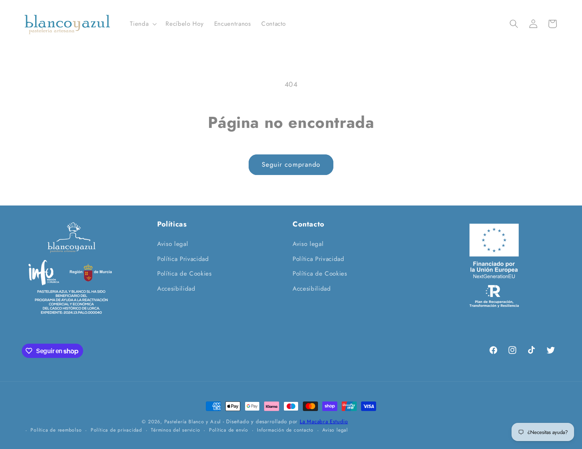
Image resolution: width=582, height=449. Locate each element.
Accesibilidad (176, 288)
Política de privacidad (116, 430)
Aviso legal (172, 244)
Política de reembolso (56, 430)
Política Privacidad (183, 259)
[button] (142, 24)
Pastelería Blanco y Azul (192, 421)
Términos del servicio (175, 430)
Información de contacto (285, 430)
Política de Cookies (184, 273)
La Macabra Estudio (324, 421)
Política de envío (228, 430)
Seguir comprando (291, 164)
